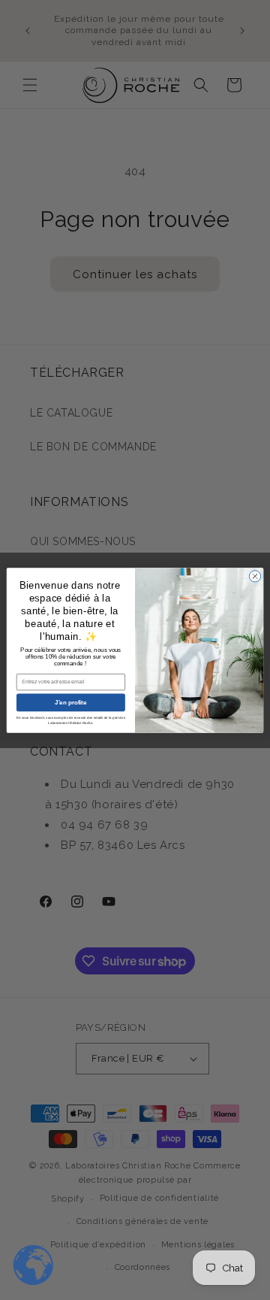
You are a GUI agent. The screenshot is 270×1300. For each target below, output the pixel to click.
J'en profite (70, 701)
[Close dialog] (254, 575)
